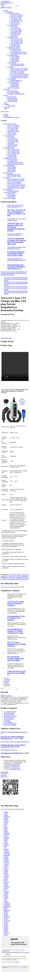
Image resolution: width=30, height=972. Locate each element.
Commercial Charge (12, 99)
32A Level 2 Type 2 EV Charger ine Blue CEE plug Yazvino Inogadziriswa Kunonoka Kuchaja (16, 226)
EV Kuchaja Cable (12, 37)
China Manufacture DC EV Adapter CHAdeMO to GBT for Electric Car (16, 266)
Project (6, 95)
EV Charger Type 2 (16, 50)
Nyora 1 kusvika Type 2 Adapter (19, 68)
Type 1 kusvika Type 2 (17, 38)
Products (6, 115)
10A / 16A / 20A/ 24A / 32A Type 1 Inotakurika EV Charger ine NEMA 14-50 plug (16, 212)
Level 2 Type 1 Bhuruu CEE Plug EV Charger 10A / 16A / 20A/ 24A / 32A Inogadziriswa (15, 575)
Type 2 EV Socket (15, 28)
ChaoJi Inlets (14, 35)
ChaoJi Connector (15, 23)
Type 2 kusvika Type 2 (17, 40)
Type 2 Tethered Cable (17, 43)
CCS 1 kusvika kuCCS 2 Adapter (19, 74)
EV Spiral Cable (15, 44)
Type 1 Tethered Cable (17, 41)
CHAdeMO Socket (16, 32)
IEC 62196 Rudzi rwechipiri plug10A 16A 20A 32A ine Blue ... (15, 658)
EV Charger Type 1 (16, 49)
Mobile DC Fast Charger (17, 64)
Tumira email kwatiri (6, 338)
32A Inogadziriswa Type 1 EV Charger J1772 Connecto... (16, 618)
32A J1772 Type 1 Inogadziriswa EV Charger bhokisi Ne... (16, 644)
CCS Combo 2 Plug (16, 19)
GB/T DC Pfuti (15, 22)
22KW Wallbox (15, 61)
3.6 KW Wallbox (15, 56)
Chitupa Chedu (11, 105)
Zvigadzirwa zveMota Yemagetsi (16, 93)
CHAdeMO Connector (17, 21)
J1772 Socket (14, 26)
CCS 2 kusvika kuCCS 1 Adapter (19, 76)
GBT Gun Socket (15, 34)
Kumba (6, 10)
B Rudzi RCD (14, 83)
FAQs (5, 108)
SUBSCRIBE (4, 772)
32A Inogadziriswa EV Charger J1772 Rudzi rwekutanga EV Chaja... (15, 631)
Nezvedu (6, 104)
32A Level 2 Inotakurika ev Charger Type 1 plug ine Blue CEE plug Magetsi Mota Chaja (16, 241)
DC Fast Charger (11, 62)
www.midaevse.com (14, 767)
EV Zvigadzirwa (8, 12)
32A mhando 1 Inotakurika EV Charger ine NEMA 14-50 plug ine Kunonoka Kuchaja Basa (15, 578)
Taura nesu (7, 107)
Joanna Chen (4, 776)
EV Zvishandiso (11, 79)
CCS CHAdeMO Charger (17, 65)
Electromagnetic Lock (16, 80)
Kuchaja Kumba (11, 96)
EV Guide (6, 89)
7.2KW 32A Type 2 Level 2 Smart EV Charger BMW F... (16, 673)
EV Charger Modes (12, 91)
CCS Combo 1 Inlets (16, 29)
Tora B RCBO (14, 86)
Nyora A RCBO (15, 85)
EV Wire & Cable (15, 46)
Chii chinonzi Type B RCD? (10, 753)
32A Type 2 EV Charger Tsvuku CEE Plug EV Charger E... (15, 603)
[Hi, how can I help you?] (2, 802)
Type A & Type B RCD (13, 82)
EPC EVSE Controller (13, 88)
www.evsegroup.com (14, 769)
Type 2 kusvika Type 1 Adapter (19, 70)
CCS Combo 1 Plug (16, 18)
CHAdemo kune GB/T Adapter (19, 77)
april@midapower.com (14, 764)
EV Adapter (10, 67)
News (5, 102)
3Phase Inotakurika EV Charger (19, 53)
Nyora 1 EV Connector (17, 15)
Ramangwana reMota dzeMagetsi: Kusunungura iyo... (12, 737)
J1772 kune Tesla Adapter (17, 73)
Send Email (4, 775)
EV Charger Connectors (13, 92)
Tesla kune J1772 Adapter (17, 71)
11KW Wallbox (15, 59)
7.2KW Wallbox (15, 58)
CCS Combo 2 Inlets (16, 31)
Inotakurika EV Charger (13, 47)
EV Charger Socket (12, 25)
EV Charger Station (12, 55)
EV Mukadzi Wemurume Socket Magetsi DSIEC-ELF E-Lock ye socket (16, 253)
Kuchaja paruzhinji (12, 98)
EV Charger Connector (13, 13)
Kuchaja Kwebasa (12, 101)
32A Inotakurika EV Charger (18, 52)
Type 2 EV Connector (16, 16)
